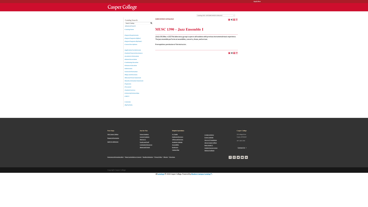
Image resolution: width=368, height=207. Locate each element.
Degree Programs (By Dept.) (133, 41)
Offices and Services (177, 139)
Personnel (128, 87)
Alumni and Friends (145, 147)
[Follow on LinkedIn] (246, 157)
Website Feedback (209, 150)
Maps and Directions (131, 75)
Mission (165, 157)
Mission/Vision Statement (133, 78)
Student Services (130, 90)
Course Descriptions (131, 44)
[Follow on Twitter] (238, 157)
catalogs (161, 174)
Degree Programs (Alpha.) (133, 38)
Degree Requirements (132, 35)
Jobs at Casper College (211, 143)
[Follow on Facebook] (230, 157)
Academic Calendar (177, 142)
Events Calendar (209, 137)
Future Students (144, 134)
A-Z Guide (175, 134)
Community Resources (146, 145)
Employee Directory (177, 137)
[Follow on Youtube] (242, 157)
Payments (128, 84)
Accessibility (175, 145)
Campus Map (175, 150)
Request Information (113, 138)
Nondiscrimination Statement (134, 81)
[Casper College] (122, 6)
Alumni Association (131, 59)
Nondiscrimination (148, 157)
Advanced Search (130, 26)
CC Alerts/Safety (209, 135)
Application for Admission (133, 50)
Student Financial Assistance (134, 53)
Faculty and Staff (144, 142)
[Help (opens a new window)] (237, 20)
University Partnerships (132, 93)
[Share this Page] (232, 20)
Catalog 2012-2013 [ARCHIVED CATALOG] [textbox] (209, 15)
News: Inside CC (209, 145)
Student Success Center (211, 148)
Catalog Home (129, 29)
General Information (131, 71)
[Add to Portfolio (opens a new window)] (229, 20)
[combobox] (216, 15)
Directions (172, 157)
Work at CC (143, 139)
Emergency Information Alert (115, 157)
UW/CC (127, 96)
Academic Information (132, 56)
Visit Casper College (112, 134)
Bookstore (175, 147)
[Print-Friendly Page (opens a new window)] (234, 20)
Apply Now (257, 1)
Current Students (144, 137)
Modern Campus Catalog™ (201, 174)
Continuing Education (131, 62)
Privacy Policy (158, 157)
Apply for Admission (112, 142)
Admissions (128, 68)
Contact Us (241, 148)
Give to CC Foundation (211, 140)
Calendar (128, 102)
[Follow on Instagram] (234, 157)
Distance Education (131, 65)
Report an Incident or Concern (133, 157)
